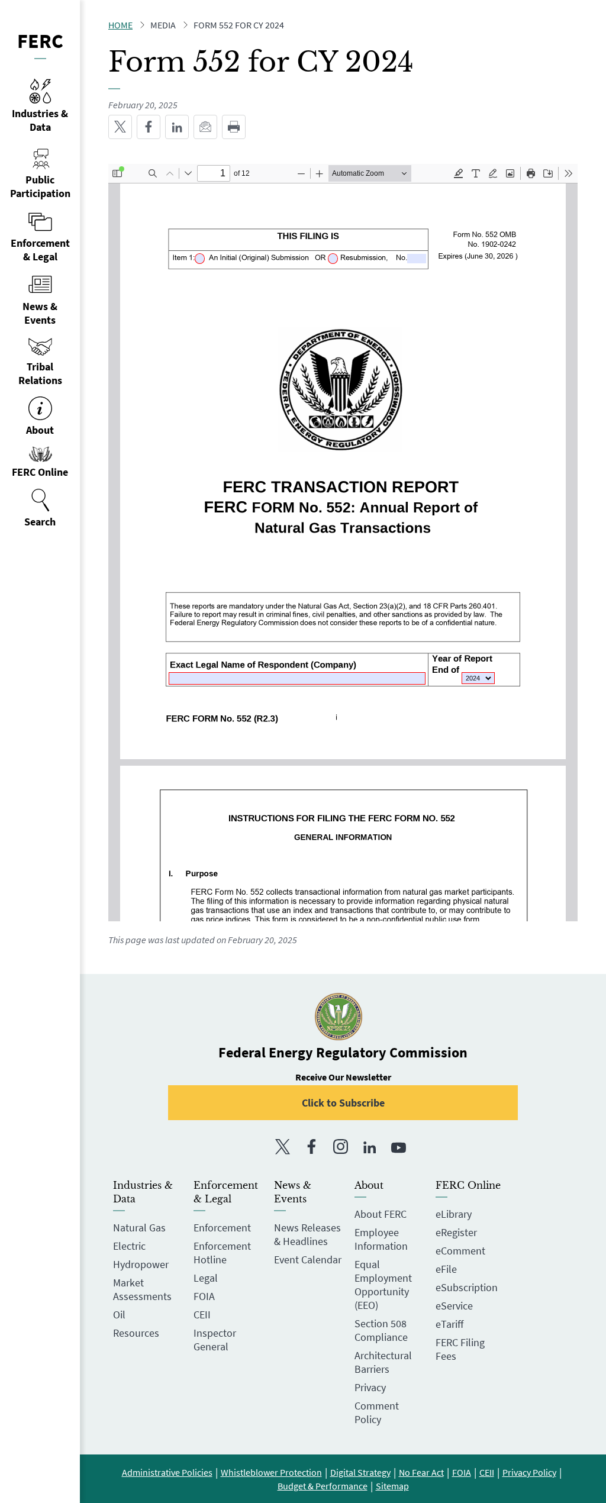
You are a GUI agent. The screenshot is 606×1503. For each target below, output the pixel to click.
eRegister (456, 1232)
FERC (40, 40)
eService (454, 1305)
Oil (119, 1314)
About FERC (380, 1214)
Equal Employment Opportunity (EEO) (383, 1284)
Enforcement (222, 1227)
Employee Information (381, 1239)
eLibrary (454, 1214)
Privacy (370, 1387)
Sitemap (392, 1486)
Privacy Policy (529, 1472)
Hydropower (141, 1264)
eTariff (449, 1324)
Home (120, 25)
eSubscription (467, 1287)
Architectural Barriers (383, 1362)
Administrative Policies (167, 1472)
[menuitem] (40, 508)
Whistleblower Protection (271, 1472)
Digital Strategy (360, 1472)
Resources (136, 1333)
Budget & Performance (323, 1486)
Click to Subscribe (343, 1102)
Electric (129, 1246)
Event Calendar (307, 1259)
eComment (460, 1250)
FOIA (204, 1296)
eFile (446, 1269)
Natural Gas (139, 1227)
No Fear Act (421, 1472)
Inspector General (215, 1339)
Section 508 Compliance (381, 1330)
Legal (206, 1278)
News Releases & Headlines (307, 1234)
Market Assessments (142, 1289)
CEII (202, 1314)
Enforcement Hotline (222, 1252)
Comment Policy (376, 1412)
